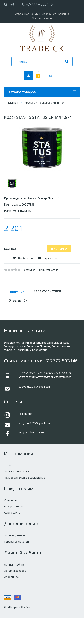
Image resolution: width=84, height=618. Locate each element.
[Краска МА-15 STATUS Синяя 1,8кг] (42, 147)
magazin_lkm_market (32, 432)
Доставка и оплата (16, 471)
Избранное (11, 577)
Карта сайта (12, 512)
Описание (16, 291)
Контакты (10, 500)
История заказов (15, 570)
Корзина (63, 14)
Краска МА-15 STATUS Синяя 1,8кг (45, 102)
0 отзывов (29, 270)
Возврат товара (14, 506)
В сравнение (50, 258)
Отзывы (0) (17, 300)
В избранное (26, 258)
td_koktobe (25, 414)
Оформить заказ (42, 18)
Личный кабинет (45, 14)
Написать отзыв (48, 270)
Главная (13, 102)
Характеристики (47, 291)
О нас (7, 465)
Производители (14, 535)
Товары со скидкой (16, 541)
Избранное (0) (24, 14)
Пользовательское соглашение (24, 477)
